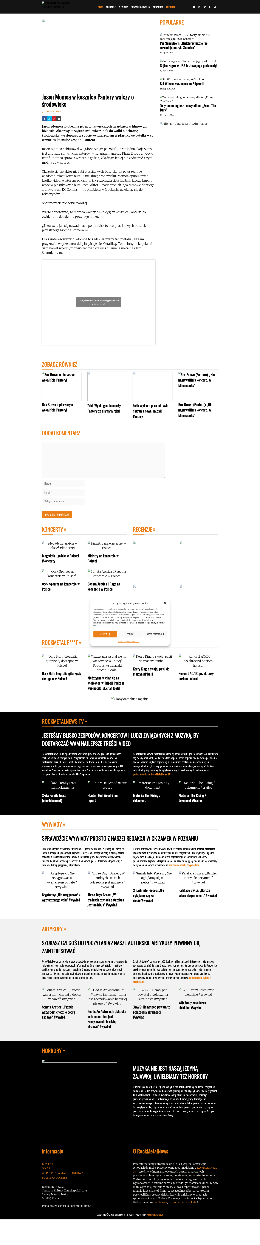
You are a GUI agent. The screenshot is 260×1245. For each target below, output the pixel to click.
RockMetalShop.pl (155, 1214)
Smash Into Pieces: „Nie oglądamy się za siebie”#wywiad (148, 895)
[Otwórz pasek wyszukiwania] (215, 7)
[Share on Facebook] (44, 118)
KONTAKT (48, 1164)
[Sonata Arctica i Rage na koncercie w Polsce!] (107, 576)
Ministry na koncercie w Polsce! (103, 558)
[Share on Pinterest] (54, 118)
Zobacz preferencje (154, 634)
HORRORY (52, 1050)
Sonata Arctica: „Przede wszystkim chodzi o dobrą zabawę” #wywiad (58, 1012)
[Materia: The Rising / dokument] (153, 787)
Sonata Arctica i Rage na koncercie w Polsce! (104, 586)
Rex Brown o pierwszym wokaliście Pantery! (57, 407)
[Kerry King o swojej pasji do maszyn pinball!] (153, 661)
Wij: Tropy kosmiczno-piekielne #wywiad (193, 1005)
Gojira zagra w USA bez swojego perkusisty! (188, 65)
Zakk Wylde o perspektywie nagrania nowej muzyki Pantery (150, 411)
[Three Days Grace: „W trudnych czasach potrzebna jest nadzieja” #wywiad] (107, 887)
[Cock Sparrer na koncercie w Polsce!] (62, 576)
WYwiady (52, 824)
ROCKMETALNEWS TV (140, 7)
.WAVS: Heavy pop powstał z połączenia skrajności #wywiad (151, 1012)
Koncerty (52, 529)
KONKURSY (158, 7)
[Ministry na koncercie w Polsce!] (107, 548)
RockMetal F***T (60, 642)
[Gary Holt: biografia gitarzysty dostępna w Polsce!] (62, 665)
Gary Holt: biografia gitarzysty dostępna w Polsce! (61, 676)
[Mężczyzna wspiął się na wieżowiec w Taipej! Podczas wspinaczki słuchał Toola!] (107, 670)
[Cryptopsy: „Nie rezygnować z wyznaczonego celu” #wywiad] (62, 887)
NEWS (100, 7)
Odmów (130, 634)
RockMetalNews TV (63, 721)
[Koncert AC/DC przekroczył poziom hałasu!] (198, 665)
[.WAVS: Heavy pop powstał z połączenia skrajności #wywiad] (153, 999)
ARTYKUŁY (111, 7)
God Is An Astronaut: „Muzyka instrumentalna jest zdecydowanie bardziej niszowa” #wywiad (107, 1019)
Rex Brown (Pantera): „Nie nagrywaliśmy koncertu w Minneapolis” (195, 410)
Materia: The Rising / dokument (147, 798)
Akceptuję (105, 634)
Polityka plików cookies (128, 641)
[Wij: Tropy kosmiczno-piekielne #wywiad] (198, 994)
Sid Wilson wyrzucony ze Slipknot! (182, 83)
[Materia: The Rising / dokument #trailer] (198, 787)
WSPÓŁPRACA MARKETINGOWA (62, 1173)
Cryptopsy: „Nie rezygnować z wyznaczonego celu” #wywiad (61, 897)
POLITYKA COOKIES (54, 1177)
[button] (165, 603)
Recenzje (142, 529)
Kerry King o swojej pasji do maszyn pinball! (151, 671)
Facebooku (160, 1202)
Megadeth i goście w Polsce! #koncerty (60, 558)
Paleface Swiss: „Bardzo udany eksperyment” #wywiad (198, 892)
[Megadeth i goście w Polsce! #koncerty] (62, 548)
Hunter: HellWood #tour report (103, 798)
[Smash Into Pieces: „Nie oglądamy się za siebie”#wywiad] (153, 882)
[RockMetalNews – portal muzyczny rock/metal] (61, 7)
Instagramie (176, 1202)
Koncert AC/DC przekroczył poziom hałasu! (196, 676)
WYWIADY (123, 7)
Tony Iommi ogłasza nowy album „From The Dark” (188, 107)
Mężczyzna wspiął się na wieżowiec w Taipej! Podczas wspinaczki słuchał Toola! (106, 683)
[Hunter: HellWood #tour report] (107, 787)
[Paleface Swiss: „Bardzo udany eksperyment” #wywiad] (198, 882)
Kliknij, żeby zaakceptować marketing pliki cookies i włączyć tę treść (99, 302)
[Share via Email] (58, 118)
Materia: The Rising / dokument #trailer (192, 798)
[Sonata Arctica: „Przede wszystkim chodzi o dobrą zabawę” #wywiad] (62, 999)
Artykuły (52, 929)
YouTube (191, 1202)
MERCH (169, 7)
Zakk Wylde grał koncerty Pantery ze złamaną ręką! (104, 408)
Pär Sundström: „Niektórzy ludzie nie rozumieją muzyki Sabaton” (183, 45)
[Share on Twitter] (49, 118)
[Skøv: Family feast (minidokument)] (62, 787)
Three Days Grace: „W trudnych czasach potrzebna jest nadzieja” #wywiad (106, 899)
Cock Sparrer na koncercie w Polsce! (61, 586)
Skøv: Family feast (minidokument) (54, 798)
